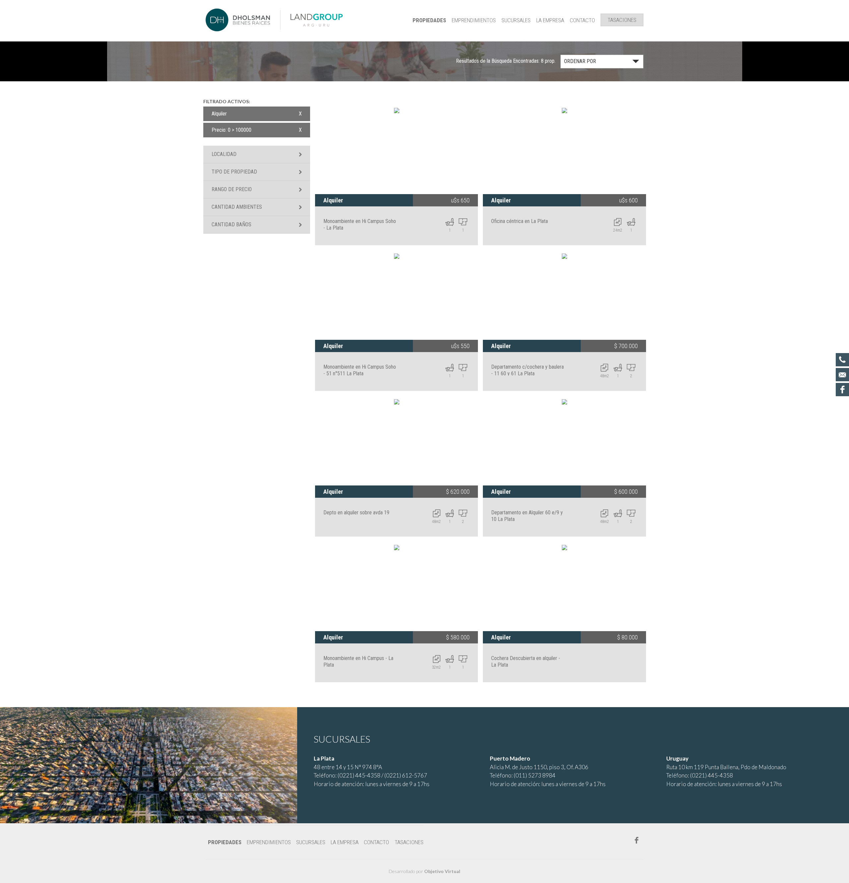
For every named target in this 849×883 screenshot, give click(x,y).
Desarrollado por (424, 871)
